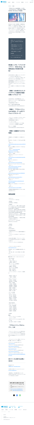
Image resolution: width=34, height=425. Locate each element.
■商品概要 (12, 53)
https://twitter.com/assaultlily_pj (13, 351)
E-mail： (12, 388)
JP (31, 0)
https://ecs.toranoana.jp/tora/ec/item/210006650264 (16, 173)
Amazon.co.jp (11, 152)
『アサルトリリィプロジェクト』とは (16, 55)
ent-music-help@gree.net (12, 370)
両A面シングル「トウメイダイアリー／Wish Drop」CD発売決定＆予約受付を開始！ (17, 41)
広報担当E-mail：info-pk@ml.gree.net (14, 366)
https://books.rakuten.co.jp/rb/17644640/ (14, 187)
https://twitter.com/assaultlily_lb (13, 346)
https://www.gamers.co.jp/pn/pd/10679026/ (15, 162)
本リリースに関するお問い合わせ (16, 57)
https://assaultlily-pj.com (12, 247)
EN (32, 0)
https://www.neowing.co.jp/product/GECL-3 (15, 177)
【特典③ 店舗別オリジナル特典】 (16, 51)
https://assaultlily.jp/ (11, 343)
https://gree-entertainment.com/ (18, 390)
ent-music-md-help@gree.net (17, 388)
